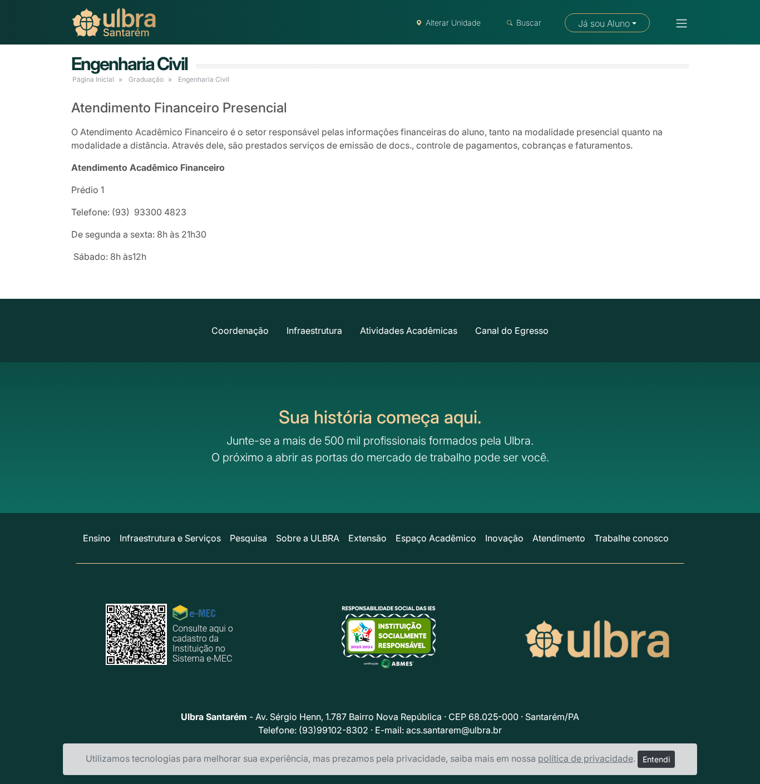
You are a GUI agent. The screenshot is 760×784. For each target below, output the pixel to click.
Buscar (528, 22)
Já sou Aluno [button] (604, 23)
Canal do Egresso (512, 330)
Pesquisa (248, 538)
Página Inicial (93, 79)
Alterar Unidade (453, 22)
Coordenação (240, 330)
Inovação (504, 538)
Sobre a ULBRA (307, 538)
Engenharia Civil (129, 64)
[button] (678, 23)
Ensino (97, 538)
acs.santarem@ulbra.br (454, 730)
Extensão (367, 538)
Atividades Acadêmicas (408, 330)
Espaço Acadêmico (436, 538)
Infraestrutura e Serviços (170, 538)
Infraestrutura (314, 330)
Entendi (656, 759)
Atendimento (558, 538)
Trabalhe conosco (631, 538)
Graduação (146, 79)
